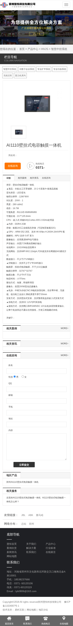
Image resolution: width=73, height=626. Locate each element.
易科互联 (19, 609)
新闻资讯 (12, 552)
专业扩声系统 (43, 69)
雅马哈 (39, 515)
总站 (23, 523)
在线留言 (51, 552)
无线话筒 (7, 75)
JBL (23, 515)
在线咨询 (13, 166)
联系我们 (31, 552)
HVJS (44, 48)
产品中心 (33, 48)
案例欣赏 (12, 548)
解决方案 (31, 548)
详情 (8, 178)
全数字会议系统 (26, 69)
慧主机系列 (20, 75)
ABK (30, 515)
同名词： (13, 155)
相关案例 (22, 178)
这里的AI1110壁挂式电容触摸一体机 (23, 497)
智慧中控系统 (59, 48)
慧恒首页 (12, 543)
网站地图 (12, 556)
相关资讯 (34, 178)
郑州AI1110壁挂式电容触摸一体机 (22, 482)
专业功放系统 (59, 69)
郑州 (31, 523)
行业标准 (51, 548)
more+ (64, 328)
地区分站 (43, 609)
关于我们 (31, 543)
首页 (22, 48)
